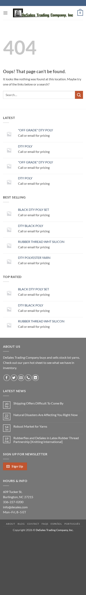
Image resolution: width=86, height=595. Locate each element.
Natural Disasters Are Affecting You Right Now (45, 415)
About (10, 523)
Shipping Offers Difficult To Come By (38, 403)
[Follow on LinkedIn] (35, 377)
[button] (5, 13)
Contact (33, 523)
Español (56, 523)
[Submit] (79, 95)
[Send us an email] (21, 377)
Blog (21, 523)
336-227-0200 (13, 502)
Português (72, 523)
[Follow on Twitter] (14, 377)
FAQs (45, 523)
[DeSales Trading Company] (43, 13)
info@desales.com (15, 507)
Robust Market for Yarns (30, 426)
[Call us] (28, 377)
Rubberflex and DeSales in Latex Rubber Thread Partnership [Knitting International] (46, 440)
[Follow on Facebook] (6, 377)
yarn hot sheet (33, 362)
